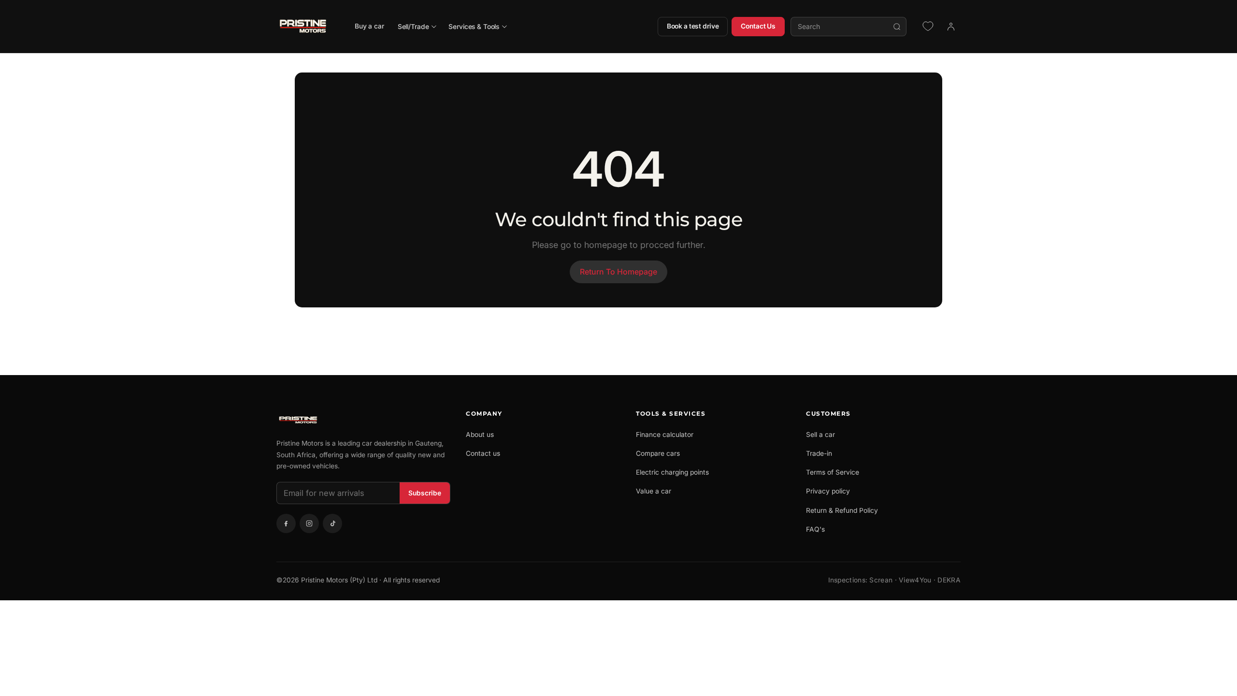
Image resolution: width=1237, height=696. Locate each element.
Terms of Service (832, 472)
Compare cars (658, 453)
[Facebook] (286, 523)
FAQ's (815, 529)
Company (484, 413)
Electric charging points (672, 472)
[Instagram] (309, 523)
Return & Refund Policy (842, 510)
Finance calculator (664, 434)
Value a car (653, 491)
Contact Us (758, 26)
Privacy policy (828, 491)
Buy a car (369, 26)
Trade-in (819, 453)
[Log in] (951, 26)
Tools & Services (670, 413)
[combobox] (848, 26)
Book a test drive (693, 26)
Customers (828, 413)
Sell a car (820, 434)
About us (480, 434)
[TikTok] (332, 523)
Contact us (483, 453)
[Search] (897, 26)
